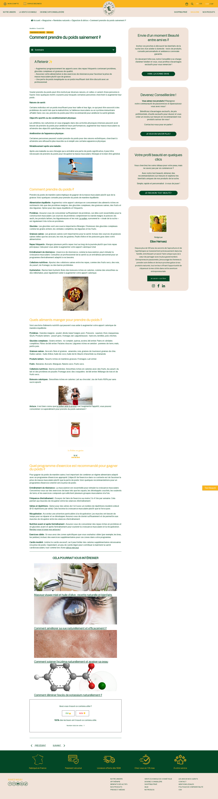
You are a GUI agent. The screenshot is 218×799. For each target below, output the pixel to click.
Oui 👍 (68, 713)
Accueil (36, 20)
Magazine (46, 20)
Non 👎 (82, 713)
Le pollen (83, 218)
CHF (211, 4)
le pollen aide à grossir (67, 406)
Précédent (40, 745)
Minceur (50, 32)
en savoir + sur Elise (158, 278)
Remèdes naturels (61, 20)
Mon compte (13, 4)
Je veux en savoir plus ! (158, 134)
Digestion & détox (80, 20)
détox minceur (72, 548)
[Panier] (186, 3)
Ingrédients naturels (37, 32)
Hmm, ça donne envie (158, 74)
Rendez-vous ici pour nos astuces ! (45, 529)
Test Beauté (210, 488)
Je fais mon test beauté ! (158, 193)
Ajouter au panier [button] (75, 428)
